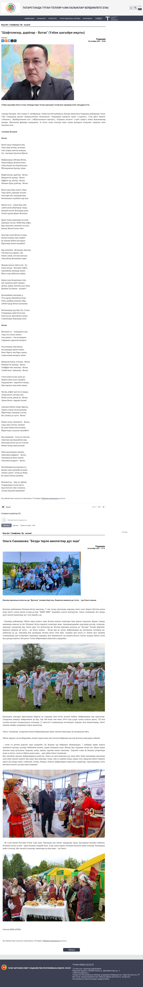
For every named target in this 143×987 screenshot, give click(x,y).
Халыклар (41, 18)
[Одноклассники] (5, 40)
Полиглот (52, 18)
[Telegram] (9, 40)
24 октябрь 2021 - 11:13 (96, 548)
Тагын (71, 949)
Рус (140, 6)
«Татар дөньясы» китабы (69, 18)
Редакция (101, 39)
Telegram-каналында (50, 498)
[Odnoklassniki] (131, 7)
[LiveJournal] (15, 40)
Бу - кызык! (25, 25)
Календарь (87, 18)
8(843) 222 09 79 (87, 965)
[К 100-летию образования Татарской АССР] (99, 18)
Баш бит (4, 25)
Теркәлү (15, 525)
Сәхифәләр (14, 25)
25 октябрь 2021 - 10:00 (97, 41)
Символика (29, 18)
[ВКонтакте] (2, 40)
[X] (12, 40)
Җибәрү (6, 525)
